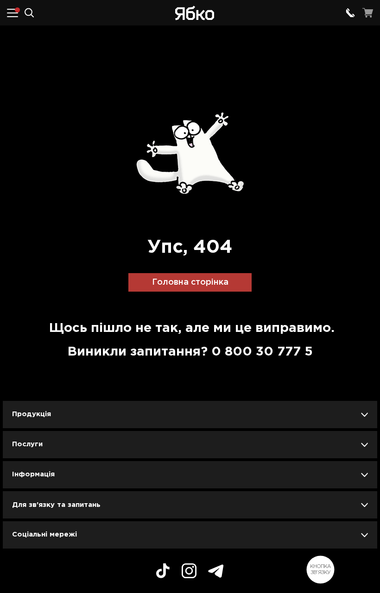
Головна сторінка (190, 282)
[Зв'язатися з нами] (350, 13)
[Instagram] (189, 572)
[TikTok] (163, 572)
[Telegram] (216, 572)
